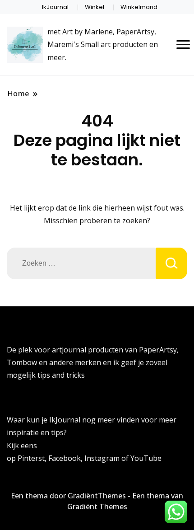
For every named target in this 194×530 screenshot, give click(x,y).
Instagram (102, 458)
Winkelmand (138, 7)
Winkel (94, 7)
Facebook (64, 458)
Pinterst (31, 458)
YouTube (146, 458)
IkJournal (55, 7)
